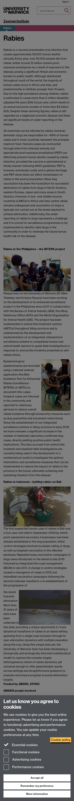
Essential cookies (24, 745)
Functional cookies (25, 752)
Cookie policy (61, 740)
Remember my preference (37, 785)
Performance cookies (27, 767)
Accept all (37, 777)
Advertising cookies (26, 760)
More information (37, 794)
